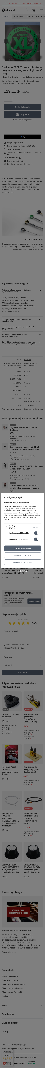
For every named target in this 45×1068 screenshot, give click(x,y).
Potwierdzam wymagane (22, 562)
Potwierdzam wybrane (22, 555)
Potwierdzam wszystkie (22, 548)
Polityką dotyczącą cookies (25, 508)
